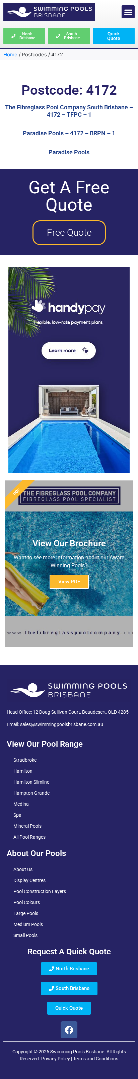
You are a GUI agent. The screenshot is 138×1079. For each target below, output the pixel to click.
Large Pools (25, 913)
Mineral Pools (27, 826)
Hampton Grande (31, 793)
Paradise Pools (69, 152)
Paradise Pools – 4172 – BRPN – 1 (69, 133)
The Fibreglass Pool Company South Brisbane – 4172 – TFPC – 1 (69, 111)
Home (10, 54)
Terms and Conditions (95, 1058)
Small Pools (25, 935)
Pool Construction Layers (39, 891)
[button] (128, 11)
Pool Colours (26, 902)
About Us (22, 869)
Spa (17, 815)
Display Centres (29, 880)
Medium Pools (28, 924)
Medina (21, 804)
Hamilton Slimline (31, 782)
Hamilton (22, 771)
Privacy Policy (55, 1058)
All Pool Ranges (29, 837)
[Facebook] (69, 1029)
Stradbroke (25, 760)
